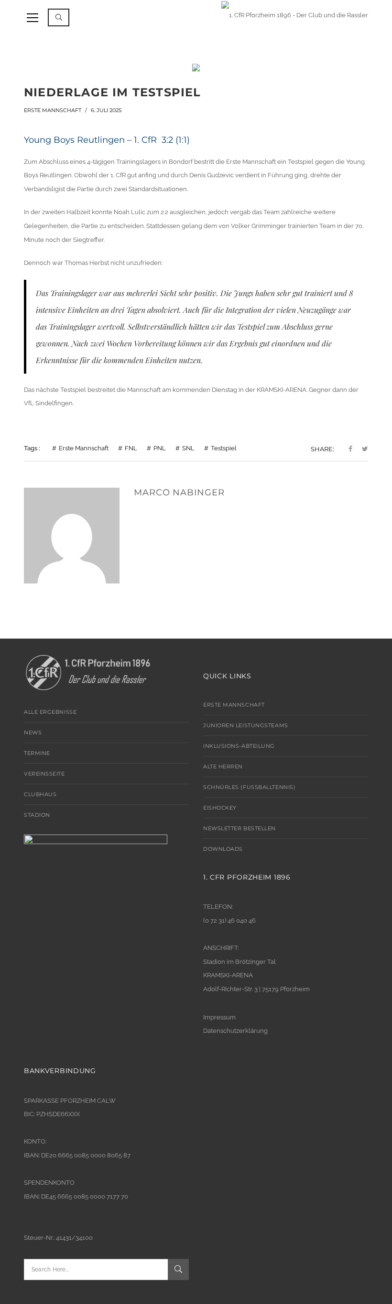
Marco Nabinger (179, 492)
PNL (159, 448)
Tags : (32, 448)
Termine (37, 753)
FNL (131, 448)
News (33, 732)
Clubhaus (40, 794)
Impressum (219, 1017)
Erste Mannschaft (52, 110)
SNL (188, 448)
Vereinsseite (44, 773)
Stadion (37, 815)
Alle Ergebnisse (50, 712)
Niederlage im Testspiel (112, 92)
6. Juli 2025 (106, 110)
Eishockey (220, 807)
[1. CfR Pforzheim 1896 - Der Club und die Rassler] (294, 14)
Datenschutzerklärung (235, 1030)
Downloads (223, 849)
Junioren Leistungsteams (245, 725)
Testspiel (224, 448)
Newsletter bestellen (239, 828)
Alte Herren (223, 766)
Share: (322, 449)
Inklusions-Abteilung (239, 746)
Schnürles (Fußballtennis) (249, 787)
